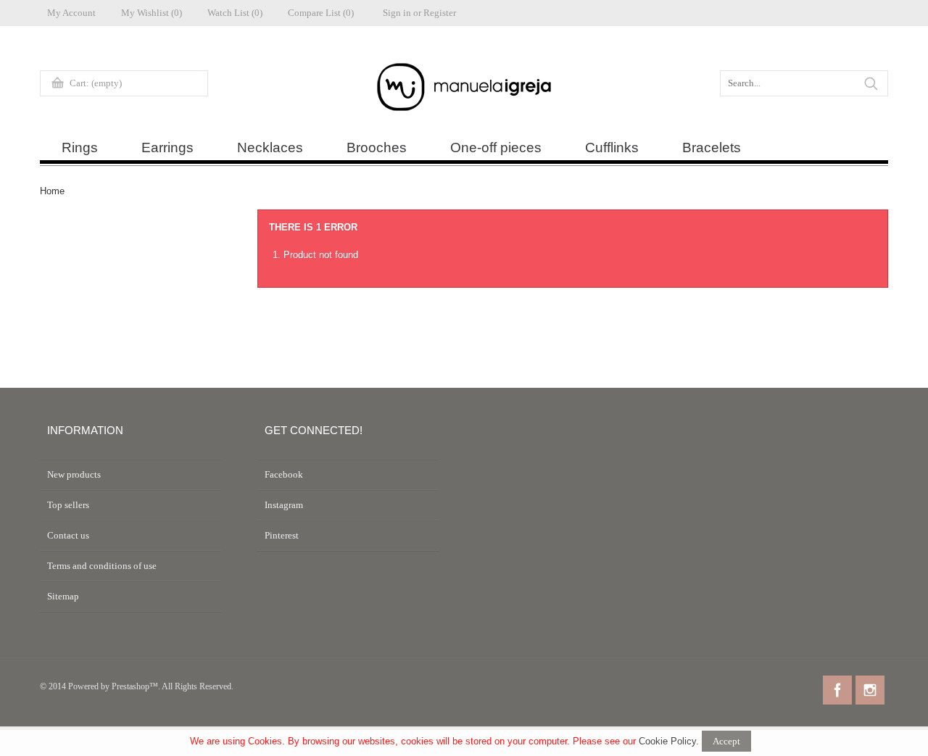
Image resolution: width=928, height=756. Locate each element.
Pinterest (282, 535)
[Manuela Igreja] (464, 91)
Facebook (284, 474)
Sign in (397, 12)
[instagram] (870, 690)
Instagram (284, 504)
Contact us (68, 535)
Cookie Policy (667, 741)
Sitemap (63, 596)
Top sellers (68, 504)
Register (439, 12)
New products (74, 474)
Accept (726, 741)
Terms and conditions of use (102, 565)
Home (52, 191)
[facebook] (837, 690)
